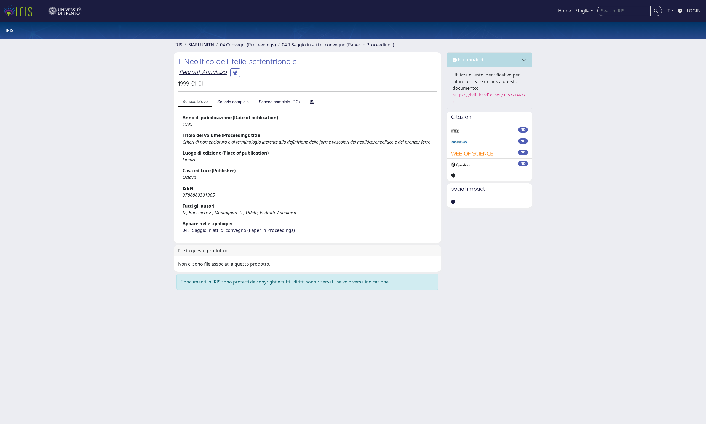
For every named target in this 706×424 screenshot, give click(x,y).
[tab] (312, 101)
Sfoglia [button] (582, 11)
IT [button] (668, 11)
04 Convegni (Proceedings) (248, 45)
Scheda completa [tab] (233, 101)
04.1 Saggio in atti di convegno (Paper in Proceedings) (338, 45)
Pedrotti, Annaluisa (203, 71)
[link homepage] (20, 10)
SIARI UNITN (201, 45)
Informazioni (470, 59)
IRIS (178, 45)
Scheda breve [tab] (195, 101)
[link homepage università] (65, 10)
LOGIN (693, 11)
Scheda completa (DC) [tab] (279, 101)
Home (564, 11)
